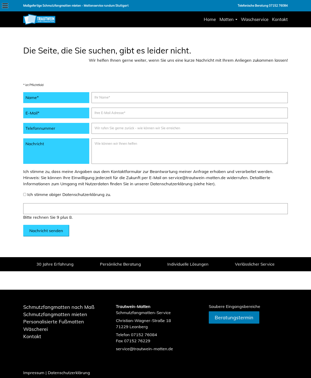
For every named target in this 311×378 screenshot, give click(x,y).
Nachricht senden (46, 230)
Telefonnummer (40, 128)
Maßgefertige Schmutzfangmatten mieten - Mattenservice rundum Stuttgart (76, 5)
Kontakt (280, 19)
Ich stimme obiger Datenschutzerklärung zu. (69, 194)
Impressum (33, 372)
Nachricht (34, 143)
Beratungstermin (234, 317)
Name (34, 97)
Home (210, 19)
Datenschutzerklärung (69, 372)
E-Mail (34, 113)
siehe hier (204, 183)
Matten (226, 19)
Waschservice (254, 19)
